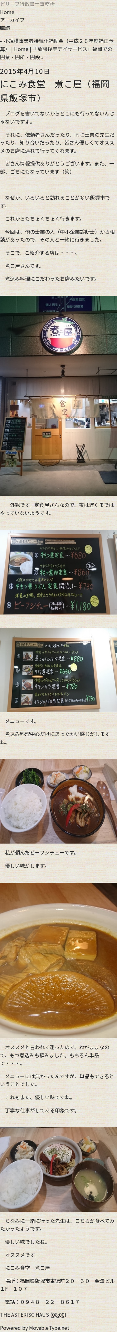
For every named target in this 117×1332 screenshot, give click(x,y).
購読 (5, 28)
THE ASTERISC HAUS (24, 1314)
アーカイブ (12, 19)
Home (7, 12)
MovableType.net (49, 1327)
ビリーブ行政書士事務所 (27, 4)
